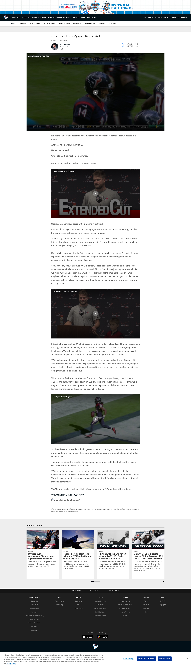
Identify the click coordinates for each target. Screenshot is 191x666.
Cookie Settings (128, 659)
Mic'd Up (162, 601)
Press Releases (59, 601)
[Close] (187, 658)
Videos (162, 597)
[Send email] (132, 46)
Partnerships (34, 612)
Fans (78, 604)
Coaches (146, 608)
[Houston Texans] (95, 647)
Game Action (79, 608)
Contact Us (34, 601)
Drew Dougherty (65, 44)
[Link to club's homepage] (6, 17)
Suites (125, 615)
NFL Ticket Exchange (125, 608)
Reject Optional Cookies (146, 659)
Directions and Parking (100, 608)
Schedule (146, 604)
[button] (95, 92)
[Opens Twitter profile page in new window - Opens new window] (61, 49)
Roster (146, 601)
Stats (146, 612)
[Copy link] (136, 45)
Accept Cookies (164, 659)
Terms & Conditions (34, 623)
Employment (34, 604)
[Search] (145, 17)
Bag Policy (100, 604)
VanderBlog (59, 604)
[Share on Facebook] (123, 46)
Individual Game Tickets (125, 604)
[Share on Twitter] (128, 46)
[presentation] (163, 582)
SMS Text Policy (34, 619)
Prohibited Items (100, 612)
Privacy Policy (34, 608)
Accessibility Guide (100, 601)
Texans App (34, 630)
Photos (78, 597)
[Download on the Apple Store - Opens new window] (87, 637)
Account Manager (125, 601)
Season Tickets (125, 612)
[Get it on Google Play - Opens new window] (103, 638)
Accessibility (34, 626)
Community (78, 601)
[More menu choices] (95, 17)
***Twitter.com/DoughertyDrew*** (67, 494)
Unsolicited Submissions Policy (34, 615)
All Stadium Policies (100, 615)
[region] (95, 659)
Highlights (163, 604)
